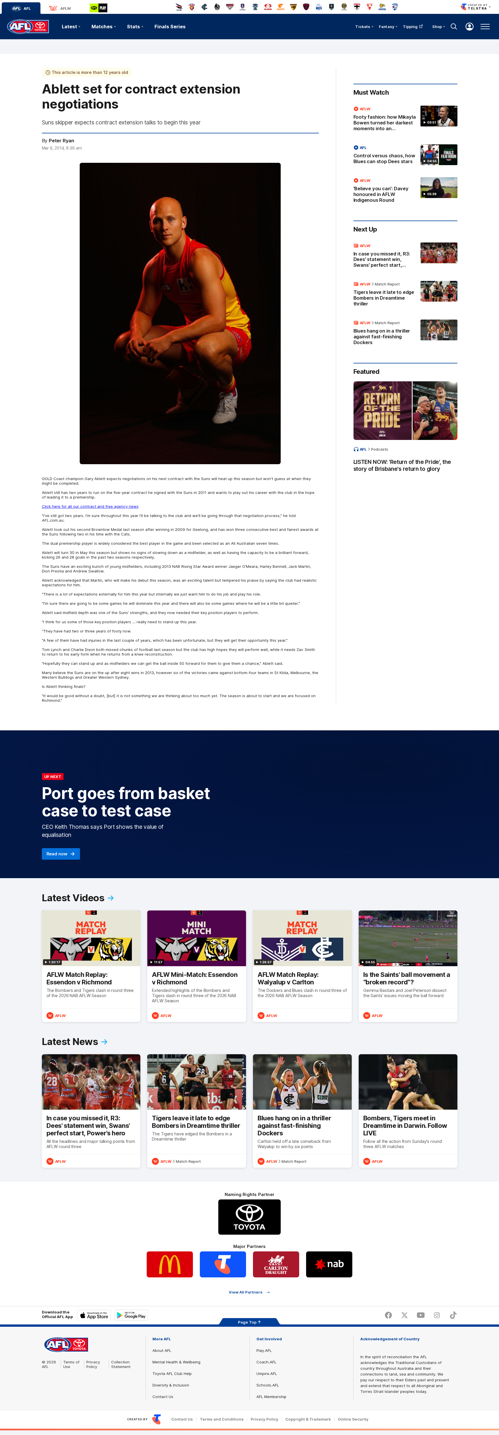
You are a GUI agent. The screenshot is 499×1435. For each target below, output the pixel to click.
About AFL (161, 1350)
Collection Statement (121, 1364)
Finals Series (170, 26)
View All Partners (245, 1292)
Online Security (353, 1419)
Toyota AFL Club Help (172, 1373)
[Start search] (454, 26)
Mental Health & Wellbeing (176, 1362)
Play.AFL (264, 1350)
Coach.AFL (266, 1362)
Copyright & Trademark (308, 1419)
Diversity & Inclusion (170, 1385)
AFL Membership (271, 1396)
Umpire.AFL (266, 1373)
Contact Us (162, 1396)
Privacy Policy (93, 1364)
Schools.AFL (267, 1385)
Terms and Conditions (222, 1419)
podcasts (379, 449)
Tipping (410, 26)
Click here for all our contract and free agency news (90, 506)
